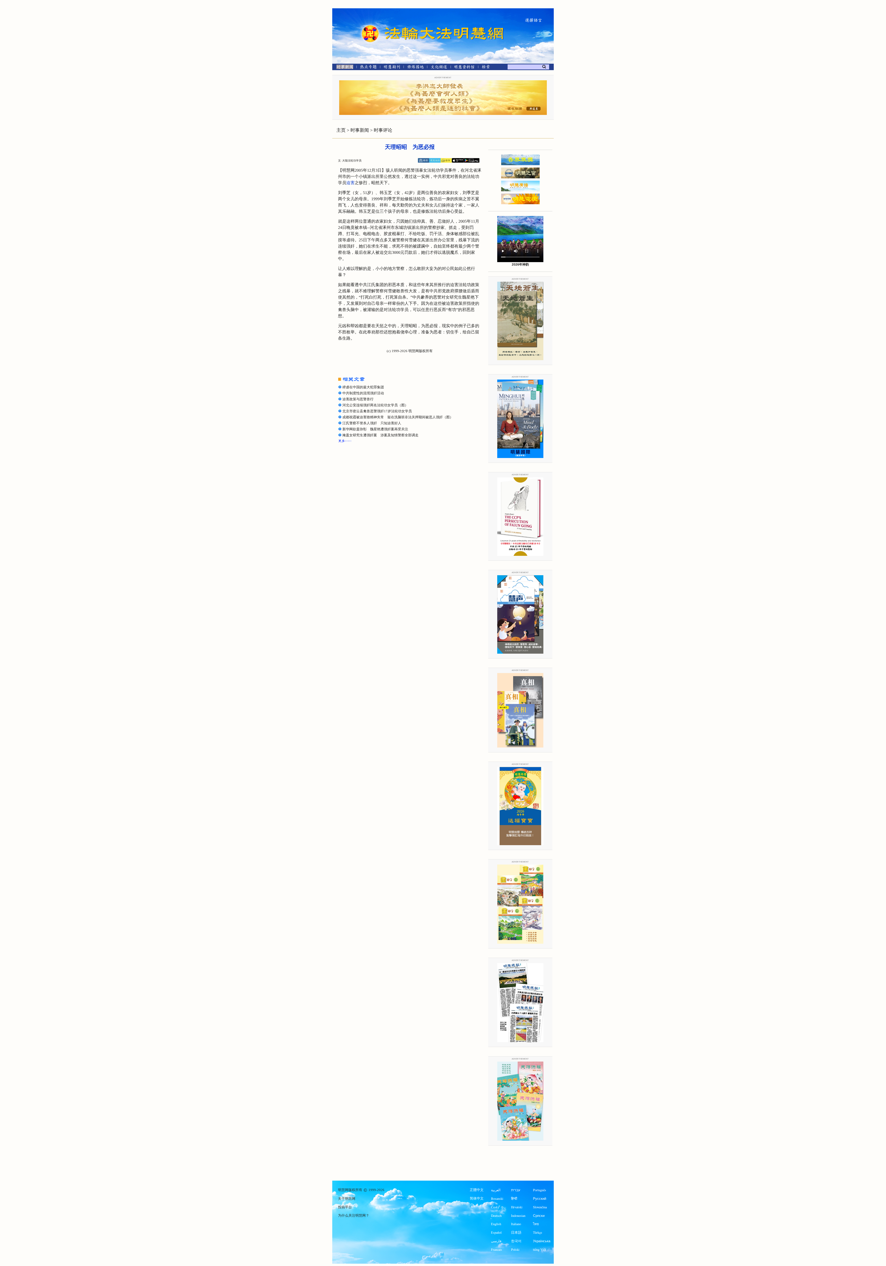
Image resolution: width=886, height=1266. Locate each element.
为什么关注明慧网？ (353, 1215)
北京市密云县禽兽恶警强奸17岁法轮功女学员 (377, 411)
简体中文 (477, 1198)
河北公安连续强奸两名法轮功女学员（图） (375, 405)
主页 (341, 130)
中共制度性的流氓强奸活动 (363, 393)
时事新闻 (359, 130)
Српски (539, 1215)
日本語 (516, 1232)
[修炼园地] (415, 68)
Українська (541, 1241)
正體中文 (477, 1190)
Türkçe (537, 1232)
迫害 (350, 182)
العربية (495, 1190)
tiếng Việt (539, 1249)
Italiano (516, 1224)
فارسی (496, 1241)
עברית (515, 1190)
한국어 (516, 1241)
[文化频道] (439, 68)
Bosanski (497, 1198)
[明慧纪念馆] (464, 68)
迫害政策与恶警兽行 (358, 399)
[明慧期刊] (391, 68)
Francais (496, 1249)
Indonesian (518, 1215)
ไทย (536, 1224)
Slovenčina (540, 1207)
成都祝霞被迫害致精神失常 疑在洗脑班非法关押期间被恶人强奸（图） (397, 417)
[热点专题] (368, 68)
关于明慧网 (346, 1198)
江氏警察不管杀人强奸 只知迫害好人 (371, 423)
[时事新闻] (343, 68)
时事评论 (383, 130)
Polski (515, 1249)
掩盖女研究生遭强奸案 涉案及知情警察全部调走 (380, 435)
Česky (495, 1207)
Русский (539, 1198)
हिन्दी (514, 1198)
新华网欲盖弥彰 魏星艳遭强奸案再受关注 (375, 429)
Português (539, 1190)
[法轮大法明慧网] (370, 25)
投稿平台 (345, 1207)
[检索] (486, 68)
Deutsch (496, 1215)
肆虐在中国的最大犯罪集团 (363, 387)
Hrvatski (516, 1207)
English (496, 1224)
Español (496, 1232)
